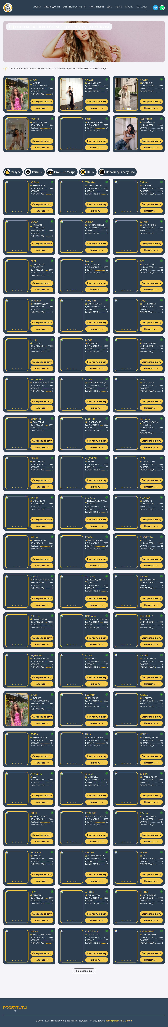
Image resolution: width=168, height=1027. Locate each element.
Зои (142, 379)
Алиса (144, 694)
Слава (34, 221)
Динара (145, 418)
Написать (40, 108)
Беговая (37, 895)
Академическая (41, 658)
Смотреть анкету (42, 101)
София (34, 119)
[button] (155, 7)
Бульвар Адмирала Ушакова (97, 502)
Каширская (93, 934)
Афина (144, 852)
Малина (90, 694)
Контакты (141, 7)
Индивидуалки (52, 7)
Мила (88, 340)
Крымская (93, 343)
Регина (35, 616)
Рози (88, 379)
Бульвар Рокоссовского (41, 84)
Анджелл (91, 458)
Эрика (89, 221)
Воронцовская (150, 737)
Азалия (89, 852)
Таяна (144, 182)
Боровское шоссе (97, 816)
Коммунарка (149, 816)
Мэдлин (90, 300)
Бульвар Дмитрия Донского (96, 581)
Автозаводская (96, 225)
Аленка (34, 182)
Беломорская (40, 619)
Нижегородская (41, 304)
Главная (37, 7)
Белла (34, 734)
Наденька (36, 379)
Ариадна (36, 773)
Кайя (88, 119)
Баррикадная (149, 304)
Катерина (146, 119)
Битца (145, 619)
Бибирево (147, 698)
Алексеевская (149, 579)
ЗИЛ (144, 855)
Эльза (143, 773)
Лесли (144, 655)
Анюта (89, 891)
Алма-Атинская (95, 122)
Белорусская (39, 185)
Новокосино (94, 422)
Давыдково (94, 895)
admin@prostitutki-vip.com (119, 1020)
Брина (144, 813)
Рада (143, 300)
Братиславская (95, 540)
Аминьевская (149, 343)
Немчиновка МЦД (97, 382)
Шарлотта (146, 616)
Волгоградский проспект (150, 423)
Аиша (34, 537)
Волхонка (147, 185)
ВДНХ (35, 777)
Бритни (90, 418)
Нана (88, 734)
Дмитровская (40, 122)
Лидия (144, 79)
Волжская (147, 501)
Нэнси (144, 734)
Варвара (35, 300)
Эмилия (35, 418)
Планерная (38, 422)
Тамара (90, 182)
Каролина (91, 931)
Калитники (148, 382)
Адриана (36, 655)
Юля (142, 458)
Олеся (89, 79)
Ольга (34, 576)
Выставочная (149, 934)
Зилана (90, 497)
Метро (118, 7)
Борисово (93, 698)
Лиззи (144, 576)
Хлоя (33, 79)
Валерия (35, 852)
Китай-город (149, 225)
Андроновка (94, 264)
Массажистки (96, 7)
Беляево (92, 461)
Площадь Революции (39, 226)
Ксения (144, 891)
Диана (144, 221)
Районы (129, 7)
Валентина (147, 931)
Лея (142, 340)
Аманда (145, 497)
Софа (88, 655)
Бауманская (39, 501)
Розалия (90, 813)
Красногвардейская (43, 382)
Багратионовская (42, 934)
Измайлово (148, 122)
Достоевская (94, 83)
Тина (33, 813)
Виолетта (146, 537)
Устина (90, 576)
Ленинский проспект (38, 265)
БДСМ (109, 7)
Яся (142, 261)
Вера (33, 261)
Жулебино (147, 83)
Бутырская (93, 777)
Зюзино (37, 343)
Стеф (33, 340)
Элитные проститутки (74, 7)
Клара (89, 537)
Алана (89, 773)
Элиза (34, 458)
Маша (89, 261)
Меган (34, 931)
